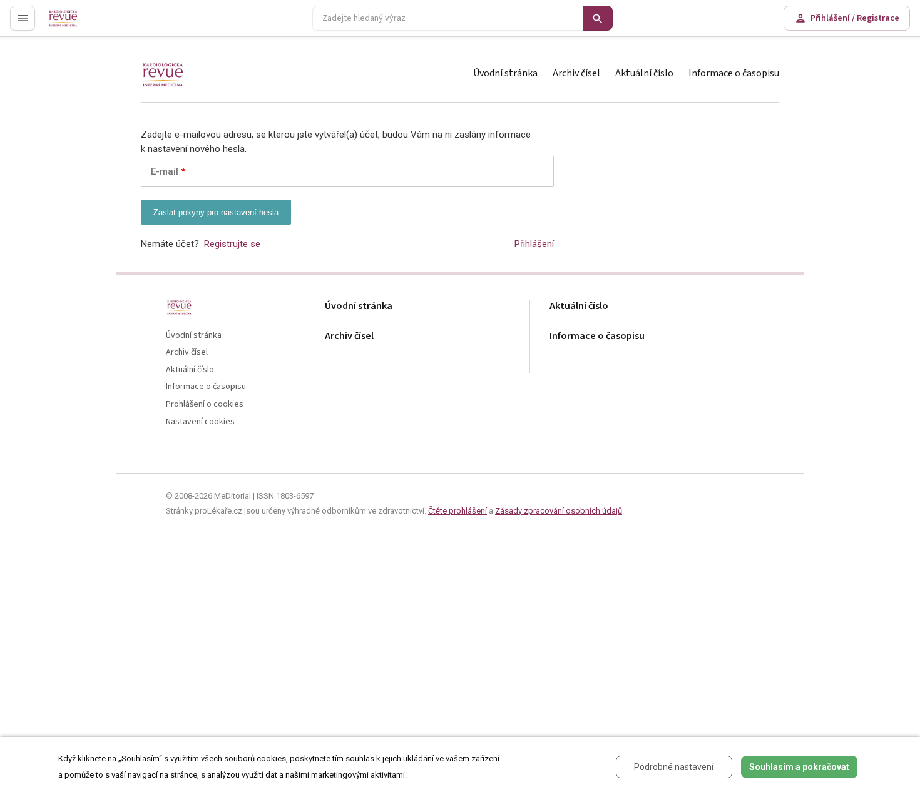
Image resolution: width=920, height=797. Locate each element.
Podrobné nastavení (673, 767)
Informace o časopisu (733, 73)
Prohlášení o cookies (204, 404)
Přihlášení (534, 244)
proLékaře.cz (73, 23)
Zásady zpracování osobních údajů (558, 510)
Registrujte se (232, 244)
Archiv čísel (576, 73)
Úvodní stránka (505, 73)
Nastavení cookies (200, 422)
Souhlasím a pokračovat (799, 767)
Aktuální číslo (644, 73)
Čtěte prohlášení (457, 510)
